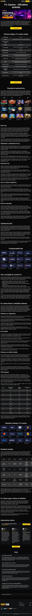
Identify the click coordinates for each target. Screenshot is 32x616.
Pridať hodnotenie (26, 524)
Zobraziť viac (16, 546)
